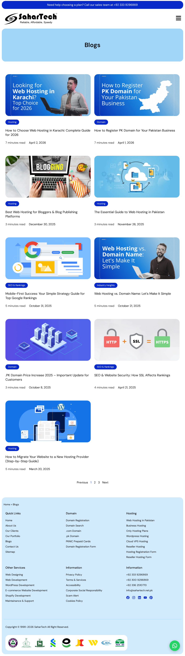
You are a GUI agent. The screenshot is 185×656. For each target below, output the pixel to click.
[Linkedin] (139, 597)
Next (105, 482)
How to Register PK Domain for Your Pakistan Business (134, 130)
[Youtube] (145, 597)
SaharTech (40, 627)
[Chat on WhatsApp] (174, 645)
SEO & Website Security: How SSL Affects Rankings (132, 375)
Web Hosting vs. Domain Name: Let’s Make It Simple (132, 293)
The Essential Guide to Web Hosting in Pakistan (129, 212)
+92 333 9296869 (126, 5)
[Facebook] (128, 597)
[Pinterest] (151, 597)
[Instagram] (133, 597)
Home (7, 504)
